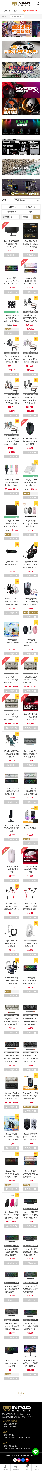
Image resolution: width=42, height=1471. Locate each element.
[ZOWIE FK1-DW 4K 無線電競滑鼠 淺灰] (30, 856)
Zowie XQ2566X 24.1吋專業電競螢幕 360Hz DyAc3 (30, 717)
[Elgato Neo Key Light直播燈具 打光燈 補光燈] (11, 930)
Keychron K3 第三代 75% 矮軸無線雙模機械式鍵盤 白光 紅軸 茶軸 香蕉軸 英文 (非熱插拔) (11, 1329)
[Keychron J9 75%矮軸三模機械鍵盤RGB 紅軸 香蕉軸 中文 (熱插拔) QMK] (30, 741)
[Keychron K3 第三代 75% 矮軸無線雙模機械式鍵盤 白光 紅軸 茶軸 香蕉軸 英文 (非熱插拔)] (11, 1313)
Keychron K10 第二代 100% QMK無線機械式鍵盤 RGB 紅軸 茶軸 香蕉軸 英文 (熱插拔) (30, 1217)
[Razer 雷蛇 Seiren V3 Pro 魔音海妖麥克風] (11, 815)
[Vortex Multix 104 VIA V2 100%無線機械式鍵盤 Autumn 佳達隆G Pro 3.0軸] (11, 703)
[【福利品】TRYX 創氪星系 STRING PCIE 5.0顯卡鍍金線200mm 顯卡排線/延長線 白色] (30, 469)
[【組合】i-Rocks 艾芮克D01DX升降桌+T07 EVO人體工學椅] (11, 428)
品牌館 (16, 11)
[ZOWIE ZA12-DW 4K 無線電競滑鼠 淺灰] (11, 856)
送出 (36, 217)
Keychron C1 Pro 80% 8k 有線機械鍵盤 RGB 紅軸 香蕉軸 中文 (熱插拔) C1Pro (11, 1024)
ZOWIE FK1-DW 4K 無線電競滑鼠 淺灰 (30, 869)
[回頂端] (37, 1467)
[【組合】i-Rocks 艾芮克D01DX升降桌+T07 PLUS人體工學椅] (11, 387)
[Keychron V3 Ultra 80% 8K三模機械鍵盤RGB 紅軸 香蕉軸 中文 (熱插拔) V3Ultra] (30, 1045)
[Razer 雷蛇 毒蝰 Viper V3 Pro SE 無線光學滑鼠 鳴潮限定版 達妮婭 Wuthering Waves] (30, 588)
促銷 (30, 212)
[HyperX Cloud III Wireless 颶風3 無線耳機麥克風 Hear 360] (30, 551)
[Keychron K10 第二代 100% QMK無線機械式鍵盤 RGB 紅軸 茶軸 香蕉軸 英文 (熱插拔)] (30, 1202)
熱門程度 (10, 212)
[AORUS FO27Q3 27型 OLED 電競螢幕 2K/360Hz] (30, 1350)
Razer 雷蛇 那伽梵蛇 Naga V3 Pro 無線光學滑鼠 (30, 441)
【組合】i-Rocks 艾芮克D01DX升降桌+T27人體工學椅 (30, 318)
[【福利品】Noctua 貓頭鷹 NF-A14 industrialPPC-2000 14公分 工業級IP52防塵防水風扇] (11, 305)
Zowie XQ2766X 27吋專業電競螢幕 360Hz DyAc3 (11, 244)
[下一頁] (21, 1393)
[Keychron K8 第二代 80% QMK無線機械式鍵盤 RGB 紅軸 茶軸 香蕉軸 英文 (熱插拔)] (11, 1239)
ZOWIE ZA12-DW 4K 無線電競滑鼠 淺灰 (12, 869)
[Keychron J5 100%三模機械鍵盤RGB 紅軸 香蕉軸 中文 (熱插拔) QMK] (11, 778)
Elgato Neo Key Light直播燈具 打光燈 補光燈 (11, 943)
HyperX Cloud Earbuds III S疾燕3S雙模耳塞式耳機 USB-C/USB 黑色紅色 (30, 909)
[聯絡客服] (16, 1467)
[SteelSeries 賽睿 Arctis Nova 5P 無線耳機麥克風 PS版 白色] (30, 930)
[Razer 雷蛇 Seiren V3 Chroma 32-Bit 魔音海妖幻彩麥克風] (11, 469)
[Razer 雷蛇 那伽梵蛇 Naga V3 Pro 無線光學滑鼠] (30, 428)
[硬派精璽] (21, 3)
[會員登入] (5, 1467)
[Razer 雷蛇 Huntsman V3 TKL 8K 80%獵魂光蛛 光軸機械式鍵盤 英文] (30, 967)
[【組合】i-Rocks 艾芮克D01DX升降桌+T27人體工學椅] (30, 305)
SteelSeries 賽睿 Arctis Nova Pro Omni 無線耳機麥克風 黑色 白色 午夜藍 (11, 983)
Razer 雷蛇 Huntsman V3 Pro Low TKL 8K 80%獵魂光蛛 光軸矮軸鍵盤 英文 (11, 283)
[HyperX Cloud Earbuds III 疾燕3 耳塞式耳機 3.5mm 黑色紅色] (11, 893)
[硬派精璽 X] (15, 1460)
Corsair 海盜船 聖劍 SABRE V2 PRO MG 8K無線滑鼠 (30, 1137)
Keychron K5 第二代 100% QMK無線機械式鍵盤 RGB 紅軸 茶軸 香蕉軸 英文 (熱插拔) (30, 1254)
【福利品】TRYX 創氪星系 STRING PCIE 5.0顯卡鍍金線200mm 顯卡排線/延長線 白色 (30, 485)
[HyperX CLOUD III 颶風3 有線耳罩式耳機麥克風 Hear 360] (11, 588)
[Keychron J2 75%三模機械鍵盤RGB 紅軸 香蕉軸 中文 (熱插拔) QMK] (30, 778)
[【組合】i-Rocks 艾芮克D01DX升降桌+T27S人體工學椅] (11, 346)
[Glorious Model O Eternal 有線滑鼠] (30, 815)
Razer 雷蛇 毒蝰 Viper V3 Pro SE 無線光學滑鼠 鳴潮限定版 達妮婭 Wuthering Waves (30, 604)
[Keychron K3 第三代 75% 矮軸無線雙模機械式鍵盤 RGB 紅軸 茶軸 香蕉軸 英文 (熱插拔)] (30, 1276)
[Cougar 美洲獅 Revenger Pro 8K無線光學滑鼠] (30, 510)
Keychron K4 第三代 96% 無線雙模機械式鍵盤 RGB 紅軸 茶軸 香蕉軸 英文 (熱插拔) (11, 1291)
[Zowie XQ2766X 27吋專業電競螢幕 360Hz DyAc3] (11, 231)
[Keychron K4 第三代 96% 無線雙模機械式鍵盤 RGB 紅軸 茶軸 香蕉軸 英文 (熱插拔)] (11, 1276)
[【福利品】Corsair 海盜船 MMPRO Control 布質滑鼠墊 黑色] (11, 510)
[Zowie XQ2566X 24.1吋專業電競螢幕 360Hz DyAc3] (30, 703)
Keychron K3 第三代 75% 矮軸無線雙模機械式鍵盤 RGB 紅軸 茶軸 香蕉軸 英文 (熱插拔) (30, 1291)
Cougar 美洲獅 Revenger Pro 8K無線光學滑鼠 (30, 523)
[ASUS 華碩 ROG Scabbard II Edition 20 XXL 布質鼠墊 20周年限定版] (30, 231)
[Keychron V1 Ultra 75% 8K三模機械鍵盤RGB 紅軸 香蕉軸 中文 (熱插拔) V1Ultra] (11, 1082)
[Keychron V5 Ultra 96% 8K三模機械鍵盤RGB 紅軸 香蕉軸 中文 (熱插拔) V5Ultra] (11, 1045)
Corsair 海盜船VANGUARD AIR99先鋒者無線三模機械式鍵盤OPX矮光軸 (30, 1176)
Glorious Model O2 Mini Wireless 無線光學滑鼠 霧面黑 (30, 1095)
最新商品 (6, 11)
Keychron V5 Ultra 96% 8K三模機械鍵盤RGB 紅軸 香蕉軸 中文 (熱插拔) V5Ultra (11, 1061)
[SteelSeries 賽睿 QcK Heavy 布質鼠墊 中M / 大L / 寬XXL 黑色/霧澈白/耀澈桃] (11, 1202)
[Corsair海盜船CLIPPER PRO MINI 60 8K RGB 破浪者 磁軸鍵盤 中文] (30, 268)
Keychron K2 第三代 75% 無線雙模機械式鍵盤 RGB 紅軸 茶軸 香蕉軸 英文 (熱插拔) (30, 1329)
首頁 (6, 16)
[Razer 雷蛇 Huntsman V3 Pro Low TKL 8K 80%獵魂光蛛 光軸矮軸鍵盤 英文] (11, 268)
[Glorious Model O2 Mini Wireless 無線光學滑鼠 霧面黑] (30, 1082)
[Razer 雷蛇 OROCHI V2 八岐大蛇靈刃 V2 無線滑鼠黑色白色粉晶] (30, 629)
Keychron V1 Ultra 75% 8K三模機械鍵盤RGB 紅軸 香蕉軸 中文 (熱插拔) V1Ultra (11, 1098)
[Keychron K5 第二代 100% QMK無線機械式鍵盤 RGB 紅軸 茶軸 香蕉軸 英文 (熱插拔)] (30, 1239)
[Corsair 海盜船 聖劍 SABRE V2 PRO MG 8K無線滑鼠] (30, 1123)
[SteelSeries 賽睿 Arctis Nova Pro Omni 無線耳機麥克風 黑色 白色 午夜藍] (11, 967)
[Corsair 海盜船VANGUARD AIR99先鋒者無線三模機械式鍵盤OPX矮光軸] (30, 1161)
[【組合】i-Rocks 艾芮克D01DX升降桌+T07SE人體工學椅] (30, 346)
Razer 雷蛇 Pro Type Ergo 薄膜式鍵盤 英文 (11, 1363)
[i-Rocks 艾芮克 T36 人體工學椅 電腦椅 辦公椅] (11, 741)
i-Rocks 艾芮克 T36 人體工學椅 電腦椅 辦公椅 (11, 754)
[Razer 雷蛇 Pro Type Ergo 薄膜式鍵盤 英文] (11, 1350)
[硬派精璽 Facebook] (23, 1460)
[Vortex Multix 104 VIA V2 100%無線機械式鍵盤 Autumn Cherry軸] (30, 666)
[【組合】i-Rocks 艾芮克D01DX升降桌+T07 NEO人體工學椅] (30, 387)
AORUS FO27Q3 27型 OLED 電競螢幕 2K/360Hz (30, 1363)
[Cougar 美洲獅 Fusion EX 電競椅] (11, 629)
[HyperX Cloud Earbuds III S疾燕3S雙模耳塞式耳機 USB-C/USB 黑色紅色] (30, 893)
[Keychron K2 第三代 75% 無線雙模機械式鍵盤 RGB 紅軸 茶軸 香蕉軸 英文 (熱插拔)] (30, 1313)
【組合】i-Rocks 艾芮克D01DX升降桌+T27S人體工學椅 (11, 359)
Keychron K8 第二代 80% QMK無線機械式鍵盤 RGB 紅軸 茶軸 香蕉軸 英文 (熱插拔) (12, 1254)
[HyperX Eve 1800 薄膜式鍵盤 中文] (11, 551)
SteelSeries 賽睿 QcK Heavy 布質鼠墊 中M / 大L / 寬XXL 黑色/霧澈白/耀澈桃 (11, 1217)
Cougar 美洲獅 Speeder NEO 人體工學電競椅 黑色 (11, 1137)
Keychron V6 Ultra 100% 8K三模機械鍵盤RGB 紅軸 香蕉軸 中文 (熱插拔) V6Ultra (30, 1024)
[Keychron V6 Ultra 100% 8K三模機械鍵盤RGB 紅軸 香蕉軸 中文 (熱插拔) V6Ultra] (30, 1008)
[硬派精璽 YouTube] (27, 1460)
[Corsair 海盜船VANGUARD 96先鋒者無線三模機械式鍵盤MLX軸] (11, 1161)
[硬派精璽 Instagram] (19, 1460)
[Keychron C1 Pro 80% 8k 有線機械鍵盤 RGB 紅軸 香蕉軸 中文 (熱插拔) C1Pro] (11, 1008)
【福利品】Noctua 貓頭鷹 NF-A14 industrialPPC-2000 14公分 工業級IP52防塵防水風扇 (11, 321)
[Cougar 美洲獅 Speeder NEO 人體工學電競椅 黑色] (11, 1123)
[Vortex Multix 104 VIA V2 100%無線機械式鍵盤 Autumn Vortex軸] (11, 666)
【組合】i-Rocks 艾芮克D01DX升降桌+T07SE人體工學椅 (30, 359)
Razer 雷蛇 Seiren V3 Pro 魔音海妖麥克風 (11, 828)
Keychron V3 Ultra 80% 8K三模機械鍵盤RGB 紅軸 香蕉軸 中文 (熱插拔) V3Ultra (30, 1061)
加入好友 (35, 1451)
